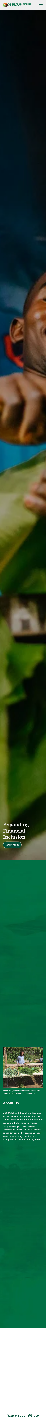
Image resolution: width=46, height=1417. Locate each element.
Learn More (12, 845)
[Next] (26, 855)
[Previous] (19, 855)
